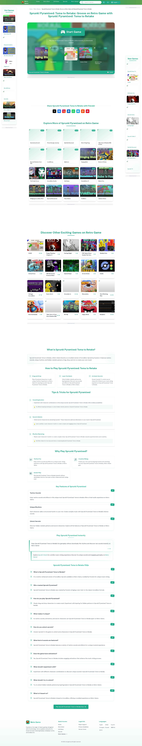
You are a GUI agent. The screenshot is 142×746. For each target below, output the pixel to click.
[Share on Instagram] (64, 111)
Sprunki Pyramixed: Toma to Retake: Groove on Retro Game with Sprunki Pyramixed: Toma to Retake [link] (67, 9)
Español (113, 724)
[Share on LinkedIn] (68, 111)
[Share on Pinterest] (87, 111)
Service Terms (82, 729)
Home (37, 1)
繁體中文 (113, 727)
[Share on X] (54, 111)
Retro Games (37, 9)
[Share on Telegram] (78, 111)
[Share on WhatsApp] (73, 111)
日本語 (106, 724)
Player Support (83, 724)
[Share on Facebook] (59, 111)
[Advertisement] (9, 150)
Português (101, 727)
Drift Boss (56, 1)
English (101, 724)
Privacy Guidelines (83, 727)
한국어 (101, 730)
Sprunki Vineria (42, 555)
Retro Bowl (46, 1)
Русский (107, 727)
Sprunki (65, 1)
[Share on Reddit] (83, 111)
